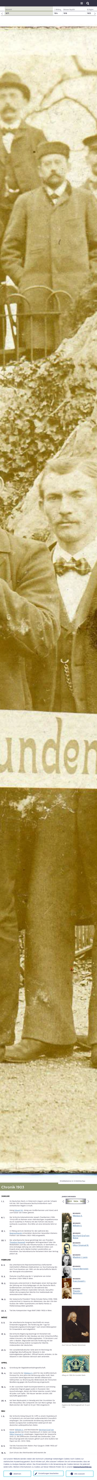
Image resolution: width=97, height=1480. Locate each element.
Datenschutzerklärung (82, 1467)
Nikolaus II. (28, 1373)
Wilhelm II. (19, 1430)
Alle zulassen (79, 1474)
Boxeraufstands (16, 1233)
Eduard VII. (18, 1210)
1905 (82, 1201)
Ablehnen (17, 1474)
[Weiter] (95, 10)
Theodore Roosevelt (17, 1242)
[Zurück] (2, 10)
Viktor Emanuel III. (17, 1434)
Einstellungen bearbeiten (48, 1473)
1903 (69, 1201)
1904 (75, 1201)
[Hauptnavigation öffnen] (82, 3)
